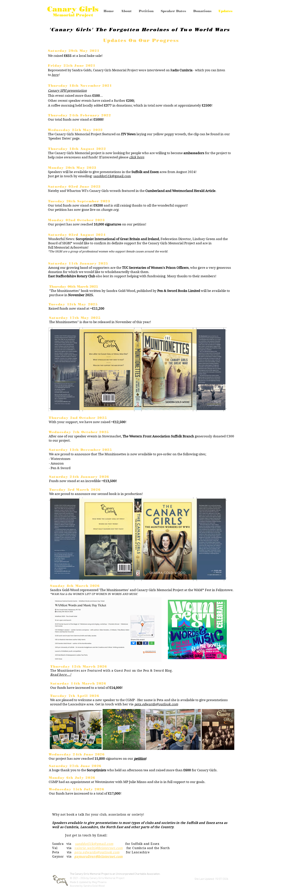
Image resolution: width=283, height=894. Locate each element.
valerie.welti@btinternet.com (98, 848)
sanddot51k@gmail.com (94, 844)
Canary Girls (73, 9)
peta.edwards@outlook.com (156, 704)
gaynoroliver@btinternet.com (98, 856)
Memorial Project (73, 15)
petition (140, 758)
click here (136, 157)
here (55, 75)
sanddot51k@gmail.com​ (112, 176)
